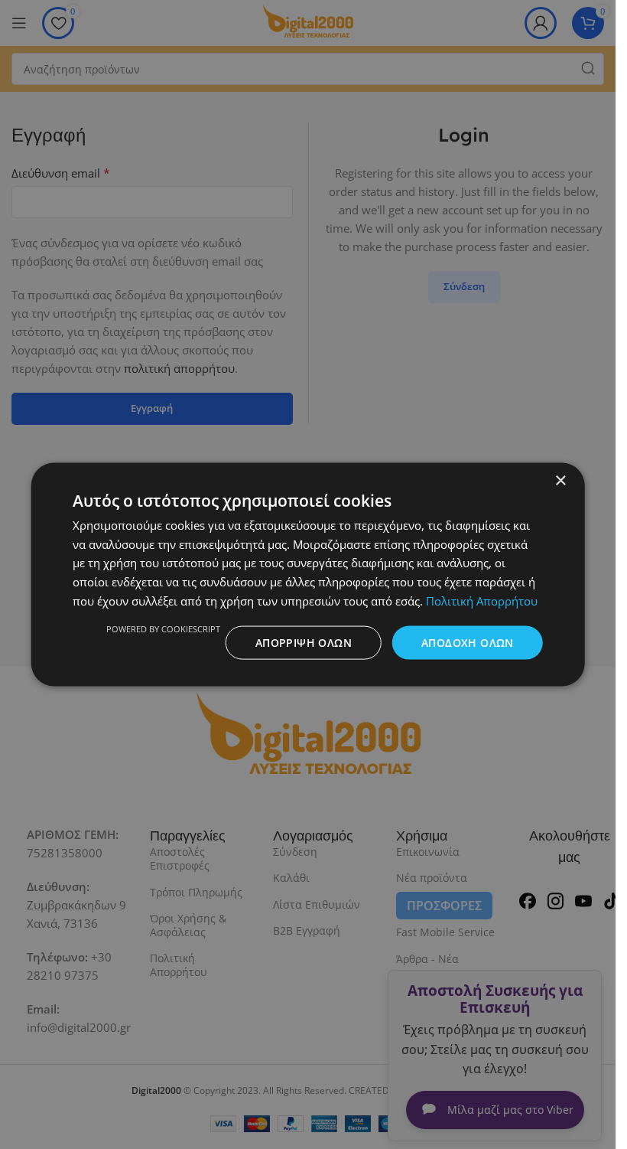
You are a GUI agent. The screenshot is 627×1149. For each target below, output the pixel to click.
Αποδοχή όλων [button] (467, 642)
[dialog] (308, 574)
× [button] (560, 480)
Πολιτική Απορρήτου (482, 600)
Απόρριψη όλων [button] (303, 642)
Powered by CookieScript (163, 628)
